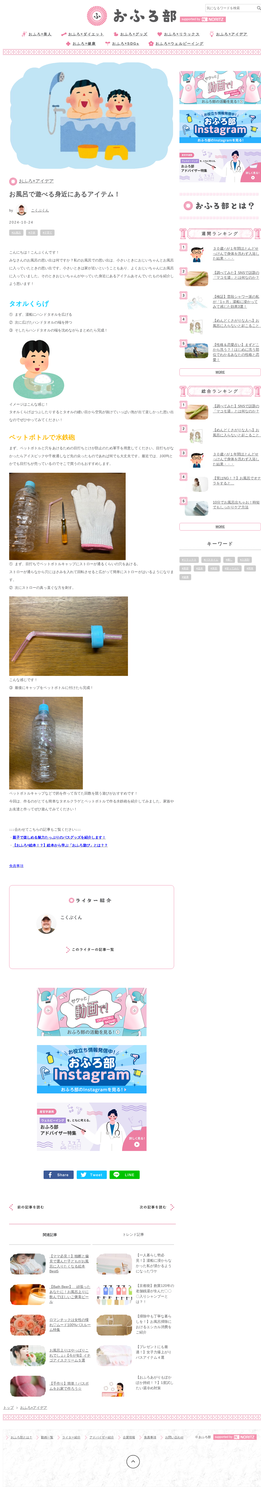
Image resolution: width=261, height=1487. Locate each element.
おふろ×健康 (84, 43)
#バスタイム (211, 559)
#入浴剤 (244, 559)
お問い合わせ (174, 1437)
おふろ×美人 (40, 34)
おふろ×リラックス (182, 34)
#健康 (185, 577)
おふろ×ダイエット (86, 34)
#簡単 (250, 568)
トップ (8, 1408)
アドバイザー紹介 (101, 1437)
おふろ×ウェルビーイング (179, 43)
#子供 (32, 232)
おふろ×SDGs (125, 43)
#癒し (229, 559)
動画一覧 (47, 1437)
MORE (220, 372)
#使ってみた (232, 568)
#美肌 (214, 568)
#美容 (185, 568)
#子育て (47, 232)
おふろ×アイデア (232, 34)
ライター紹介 (71, 1437)
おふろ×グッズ (134, 34)
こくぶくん (40, 210)
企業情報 (129, 1437)
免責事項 (150, 1437)
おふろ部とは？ (21, 1437)
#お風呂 (16, 232)
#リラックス (189, 559)
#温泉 (199, 568)
